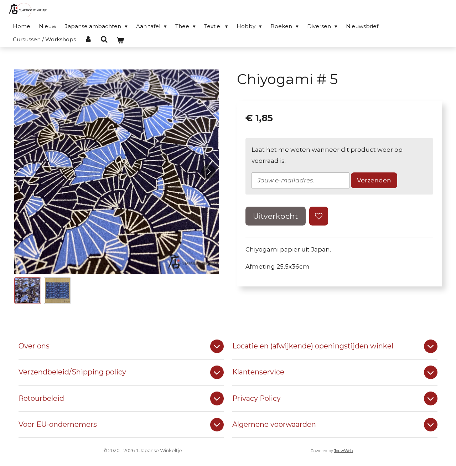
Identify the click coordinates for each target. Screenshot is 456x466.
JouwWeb (343, 451)
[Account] (88, 39)
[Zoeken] (104, 40)
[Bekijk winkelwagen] (120, 40)
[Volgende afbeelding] (208, 172)
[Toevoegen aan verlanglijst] (318, 216)
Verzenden (374, 180)
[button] (27, 290)
